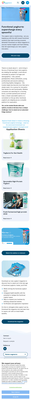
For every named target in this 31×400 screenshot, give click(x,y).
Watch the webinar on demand (15, 253)
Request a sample (8, 341)
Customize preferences (15, 387)
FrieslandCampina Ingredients (7, 2)
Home (2, 7)
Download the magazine (15, 321)
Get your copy (15, 55)
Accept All (15, 397)
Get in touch (7, 338)
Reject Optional (15, 392)
